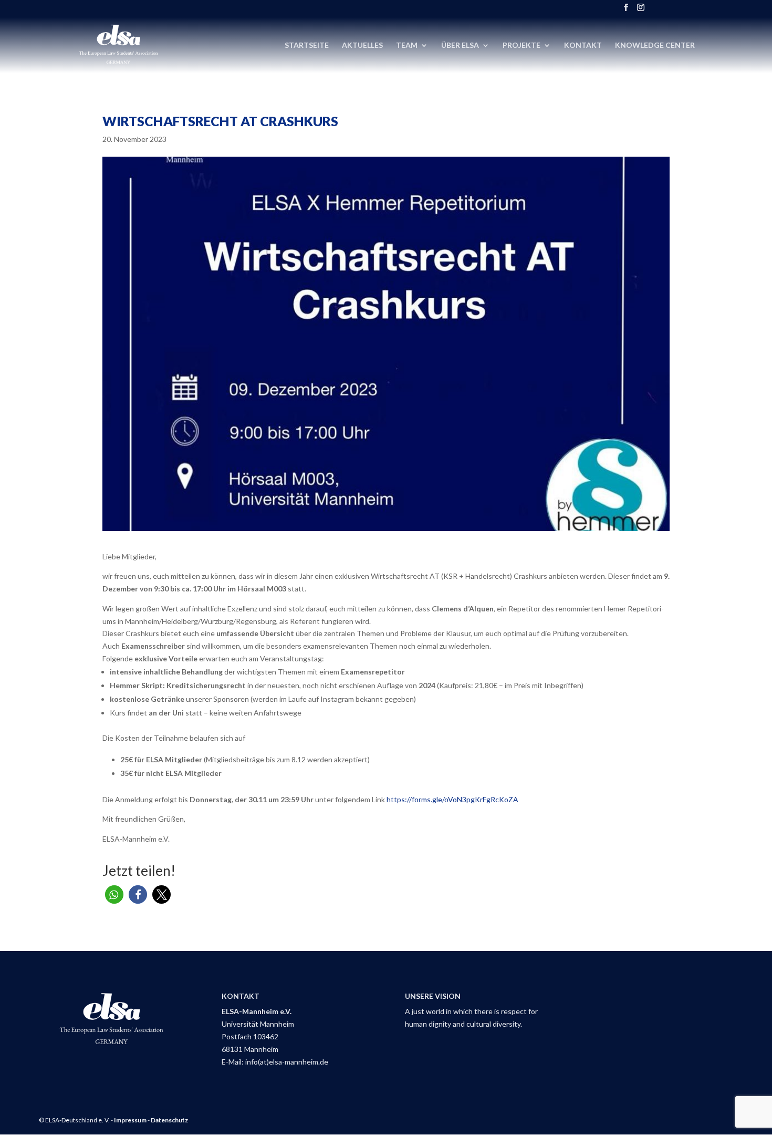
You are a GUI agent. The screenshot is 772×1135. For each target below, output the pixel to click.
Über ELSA (460, 45)
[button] (114, 894)
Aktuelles (362, 45)
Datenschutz (169, 1120)
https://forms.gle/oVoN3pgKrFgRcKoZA (452, 799)
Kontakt (583, 45)
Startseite (307, 45)
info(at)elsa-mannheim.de (286, 1061)
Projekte (521, 45)
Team (407, 45)
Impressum (130, 1120)
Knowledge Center (655, 45)
